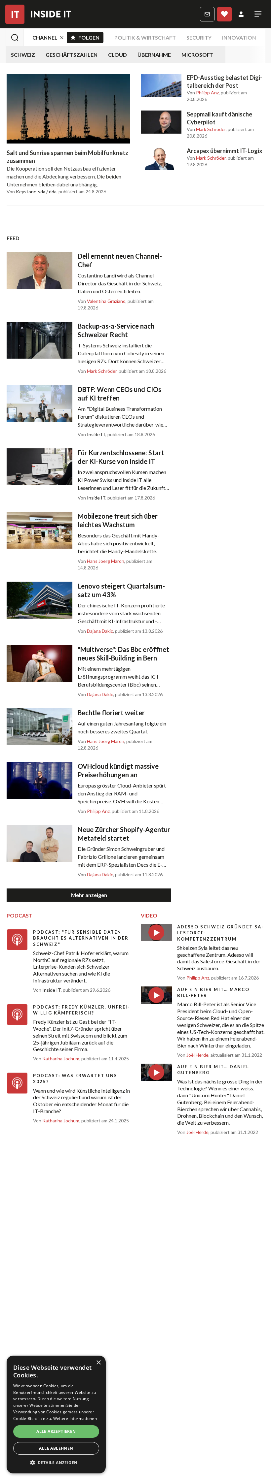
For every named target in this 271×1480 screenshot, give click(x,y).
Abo (224, 14)
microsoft (197, 54)
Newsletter (207, 14)
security (199, 37)
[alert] (56, 1414)
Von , (203, 92)
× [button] (98, 1362)
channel (45, 37)
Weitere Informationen (75, 1418)
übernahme (154, 54)
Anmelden (241, 14)
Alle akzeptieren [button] (56, 1431)
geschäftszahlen (71, 54)
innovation (239, 37)
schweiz (23, 54)
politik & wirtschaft (145, 37)
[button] (56, 1463)
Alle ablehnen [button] (56, 1448)
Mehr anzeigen (89, 895)
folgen (90, 36)
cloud (117, 54)
